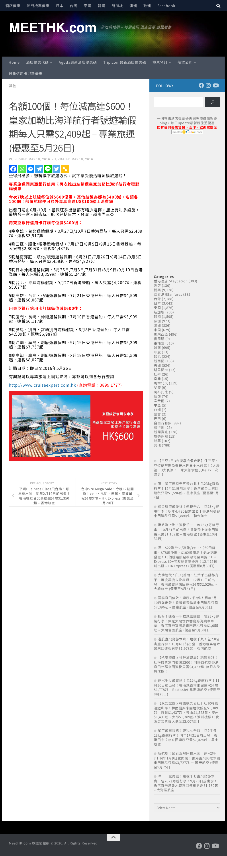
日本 (59, 5)
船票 (157, 440)
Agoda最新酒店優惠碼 (78, 62)
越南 (157, 347)
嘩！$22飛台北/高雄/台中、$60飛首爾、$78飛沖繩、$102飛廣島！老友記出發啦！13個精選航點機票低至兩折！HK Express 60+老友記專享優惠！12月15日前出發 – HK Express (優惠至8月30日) (185, 556)
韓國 (101, 5)
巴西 (157, 418)
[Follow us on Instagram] (208, 85)
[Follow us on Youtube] (215, 85)
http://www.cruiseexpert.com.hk (42, 385)
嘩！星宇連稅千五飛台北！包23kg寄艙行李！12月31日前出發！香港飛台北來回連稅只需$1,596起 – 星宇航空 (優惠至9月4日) (186, 490)
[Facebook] (13, 169)
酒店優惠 (12, 5)
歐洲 (147, 5)
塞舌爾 (159, 400)
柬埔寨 (159, 343)
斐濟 (157, 387)
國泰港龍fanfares (168, 294)
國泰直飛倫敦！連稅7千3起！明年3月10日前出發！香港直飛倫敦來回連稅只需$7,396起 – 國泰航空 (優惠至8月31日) (186, 602)
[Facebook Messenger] (30, 169)
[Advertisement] (187, 171)
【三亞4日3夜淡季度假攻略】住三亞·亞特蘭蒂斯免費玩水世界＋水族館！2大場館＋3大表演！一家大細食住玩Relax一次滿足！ (187, 467)
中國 (157, 329)
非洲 (157, 409)
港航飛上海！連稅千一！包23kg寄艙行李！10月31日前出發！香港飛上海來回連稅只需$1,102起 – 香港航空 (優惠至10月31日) (186, 531)
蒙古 (157, 414)
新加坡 (117, 5)
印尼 (157, 356)
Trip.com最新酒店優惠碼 (124, 62)
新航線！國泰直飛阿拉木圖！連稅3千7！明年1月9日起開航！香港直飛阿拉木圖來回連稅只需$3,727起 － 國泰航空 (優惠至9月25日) (187, 760)
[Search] (212, 102)
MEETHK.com (52, 26)
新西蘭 (159, 360)
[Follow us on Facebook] (201, 85)
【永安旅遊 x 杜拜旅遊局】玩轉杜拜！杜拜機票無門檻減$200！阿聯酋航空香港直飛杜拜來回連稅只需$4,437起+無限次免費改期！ (187, 664)
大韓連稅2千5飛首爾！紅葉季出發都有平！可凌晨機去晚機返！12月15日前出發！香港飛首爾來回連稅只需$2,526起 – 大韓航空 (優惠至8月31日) (186, 582)
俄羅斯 (159, 338)
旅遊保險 (161, 436)
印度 (157, 352)
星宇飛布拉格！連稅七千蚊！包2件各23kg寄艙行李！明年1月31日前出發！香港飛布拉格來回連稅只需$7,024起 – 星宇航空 (186, 737)
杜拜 (157, 374)
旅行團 (159, 427)
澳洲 (133, 5)
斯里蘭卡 (161, 369)
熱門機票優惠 (38, 5)
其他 (12, 85)
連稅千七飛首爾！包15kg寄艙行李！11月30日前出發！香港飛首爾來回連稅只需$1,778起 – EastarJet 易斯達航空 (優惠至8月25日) (187, 687)
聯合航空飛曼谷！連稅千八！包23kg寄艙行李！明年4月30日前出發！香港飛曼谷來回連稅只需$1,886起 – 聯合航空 (187, 511)
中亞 (157, 405)
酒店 (157, 285)
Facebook (166, 5)
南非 (157, 378)
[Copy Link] (65, 169)
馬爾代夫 (161, 383)
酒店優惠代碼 (37, 62)
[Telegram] (39, 169)
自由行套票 (163, 423)
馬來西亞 (161, 334)
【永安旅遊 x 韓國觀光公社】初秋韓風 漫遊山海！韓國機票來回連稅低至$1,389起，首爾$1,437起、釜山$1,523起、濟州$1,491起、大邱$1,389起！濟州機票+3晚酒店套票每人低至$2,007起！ (186, 712)
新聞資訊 (161, 431)
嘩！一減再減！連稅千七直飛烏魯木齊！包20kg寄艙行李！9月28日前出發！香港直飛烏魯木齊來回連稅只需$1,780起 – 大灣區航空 (186, 783)
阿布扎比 (161, 392)
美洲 (157, 365)
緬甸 (157, 396)
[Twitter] (56, 169)
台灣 (73, 5)
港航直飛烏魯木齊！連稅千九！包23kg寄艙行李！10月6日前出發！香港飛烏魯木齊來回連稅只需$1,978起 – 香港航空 (187, 644)
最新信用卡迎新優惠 (26, 73)
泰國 (87, 5)
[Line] (48, 169)
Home (14, 62)
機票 (157, 289)
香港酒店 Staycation (171, 281)
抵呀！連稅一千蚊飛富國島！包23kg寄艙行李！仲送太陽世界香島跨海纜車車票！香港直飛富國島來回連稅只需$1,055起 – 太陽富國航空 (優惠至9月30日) (186, 623)
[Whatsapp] (22, 169)
